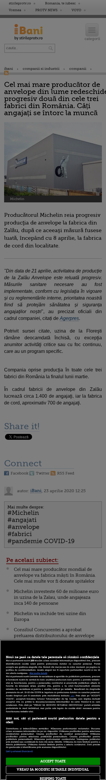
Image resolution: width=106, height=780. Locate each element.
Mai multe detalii (38, 673)
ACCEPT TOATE (53, 761)
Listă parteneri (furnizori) (19, 751)
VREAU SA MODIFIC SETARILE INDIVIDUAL (53, 769)
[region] (53, 710)
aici (72, 696)
